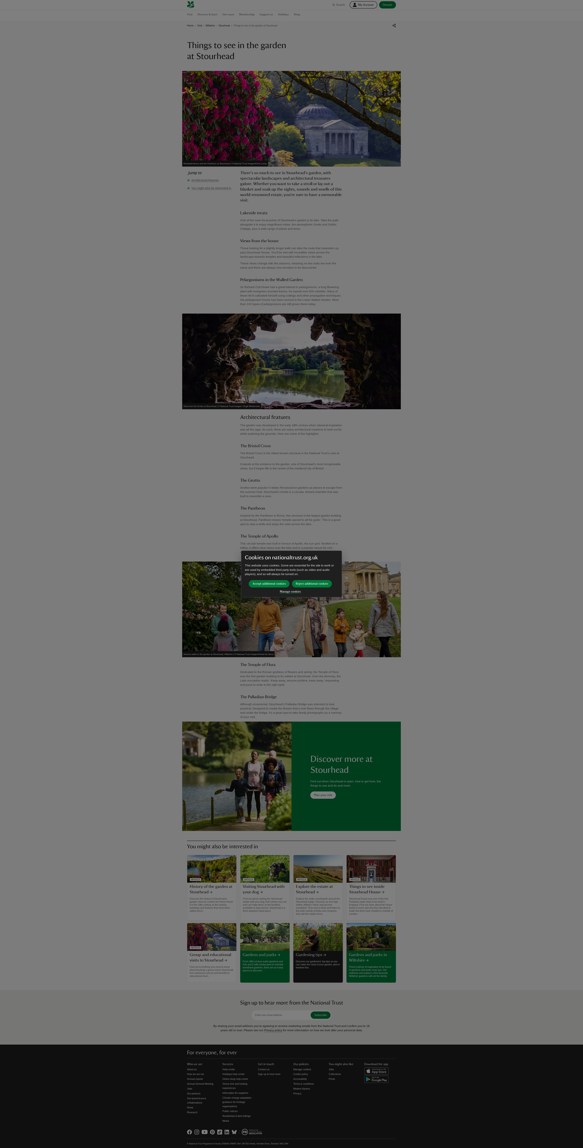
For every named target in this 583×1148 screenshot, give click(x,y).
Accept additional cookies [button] (269, 583)
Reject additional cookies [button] (312, 583)
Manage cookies (290, 591)
